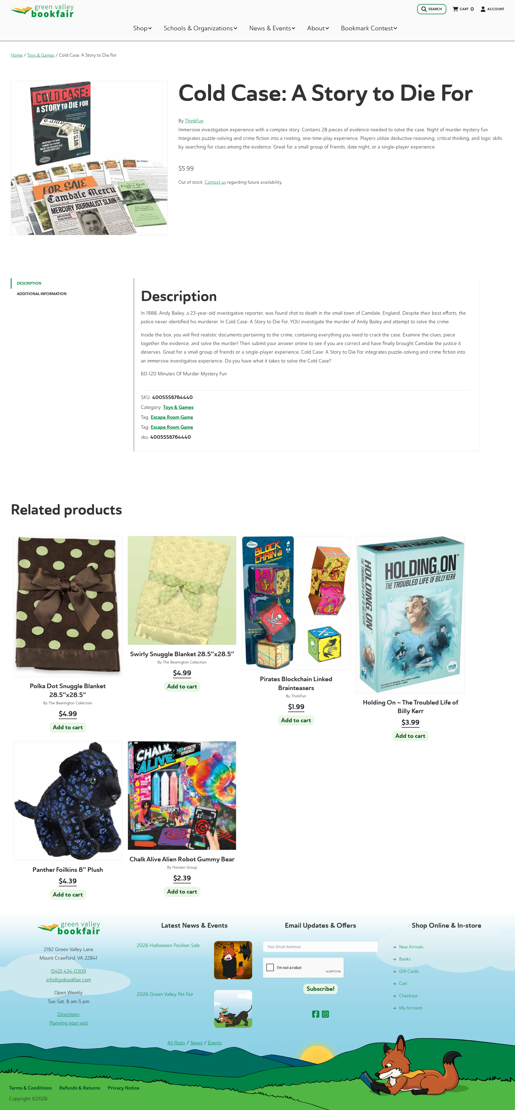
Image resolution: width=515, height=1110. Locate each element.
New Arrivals (411, 946)
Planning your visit (68, 1023)
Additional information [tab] (42, 293)
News (196, 1043)
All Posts (176, 1043)
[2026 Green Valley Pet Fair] (233, 1008)
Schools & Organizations (198, 28)
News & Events (270, 28)
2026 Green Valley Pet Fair (165, 994)
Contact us (215, 182)
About (316, 28)
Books (405, 959)
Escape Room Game (172, 417)
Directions (68, 1014)
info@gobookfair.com (68, 980)
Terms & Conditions (30, 1088)
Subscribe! (320, 989)
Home (17, 55)
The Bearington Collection (70, 703)
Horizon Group (184, 867)
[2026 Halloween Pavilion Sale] (233, 960)
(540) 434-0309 (68, 971)
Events (215, 1043)
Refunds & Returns (79, 1088)
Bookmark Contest (367, 28)
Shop (140, 28)
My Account (410, 1007)
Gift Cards (409, 971)
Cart (403, 983)
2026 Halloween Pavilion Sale (168, 945)
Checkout (408, 995)
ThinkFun (194, 121)
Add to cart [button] (68, 727)
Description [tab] (29, 283)
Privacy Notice (123, 1088)
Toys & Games (40, 55)
